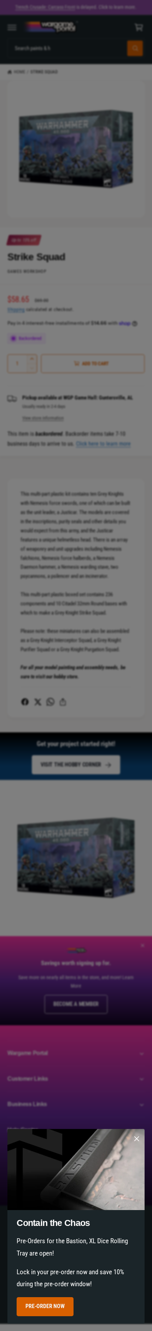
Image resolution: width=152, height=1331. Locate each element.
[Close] (136, 1138)
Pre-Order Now (44, 1306)
